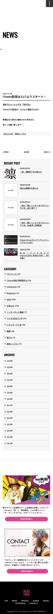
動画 (8, 331)
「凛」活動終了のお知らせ (31, 171)
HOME (26, 151)
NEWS (14, 600)
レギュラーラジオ (14, 324)
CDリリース (12, 274)
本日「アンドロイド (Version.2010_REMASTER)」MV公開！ (34, 255)
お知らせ (10, 305)
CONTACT (33, 603)
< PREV (6, 151)
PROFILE (25, 600)
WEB (9, 299)
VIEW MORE (25, 519)
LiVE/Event (12, 286)
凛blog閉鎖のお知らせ (29, 188)
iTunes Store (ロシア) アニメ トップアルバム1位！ (34, 241)
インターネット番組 (15, 312)
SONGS (36, 600)
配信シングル (20, 133)
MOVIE (46, 600)
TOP (6, 600)
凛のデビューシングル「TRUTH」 (17, 104)
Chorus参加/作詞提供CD (17, 280)
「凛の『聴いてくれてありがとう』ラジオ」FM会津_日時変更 (34, 224)
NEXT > (47, 151)
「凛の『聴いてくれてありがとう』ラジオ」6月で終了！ (34, 206)
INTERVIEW (20, 603)
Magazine (11, 293)
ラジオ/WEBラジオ (15, 318)
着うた (9, 337)
